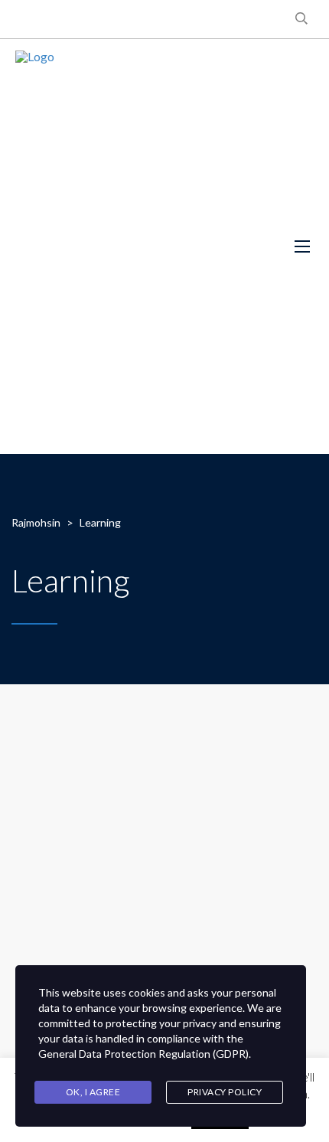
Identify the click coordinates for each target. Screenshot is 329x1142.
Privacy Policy (224, 1092)
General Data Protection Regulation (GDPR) (143, 1053)
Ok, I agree (93, 1092)
